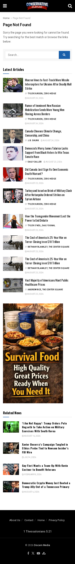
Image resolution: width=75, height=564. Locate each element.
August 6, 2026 (31, 492)
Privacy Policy (57, 520)
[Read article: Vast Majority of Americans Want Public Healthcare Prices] (13, 285)
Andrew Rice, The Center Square (45, 289)
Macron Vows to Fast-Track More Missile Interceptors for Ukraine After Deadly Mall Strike (48, 84)
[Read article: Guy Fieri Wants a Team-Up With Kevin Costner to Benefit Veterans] (11, 469)
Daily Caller (35, 162)
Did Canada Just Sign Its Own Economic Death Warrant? (46, 171)
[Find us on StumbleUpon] (44, 553)
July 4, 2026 (30, 457)
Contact (28, 520)
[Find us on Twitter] (33, 553)
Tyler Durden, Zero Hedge (42, 93)
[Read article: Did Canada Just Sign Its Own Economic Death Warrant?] (13, 174)
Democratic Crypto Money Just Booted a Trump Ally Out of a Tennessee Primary (46, 485)
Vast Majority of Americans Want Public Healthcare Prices (46, 282)
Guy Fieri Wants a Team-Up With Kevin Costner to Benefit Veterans (45, 467)
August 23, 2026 (53, 162)
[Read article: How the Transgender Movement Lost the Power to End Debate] (13, 221)
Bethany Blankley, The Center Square (48, 247)
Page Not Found (21, 18)
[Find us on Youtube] (38, 553)
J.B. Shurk (33, 140)
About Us (14, 520)
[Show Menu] (5, 6)
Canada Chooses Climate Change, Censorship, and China (43, 133)
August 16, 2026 (32, 436)
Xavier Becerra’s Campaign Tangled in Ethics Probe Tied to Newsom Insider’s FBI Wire (45, 448)
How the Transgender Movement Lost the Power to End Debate (47, 218)
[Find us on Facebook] (28, 553)
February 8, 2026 (32, 474)
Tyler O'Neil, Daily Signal (41, 225)
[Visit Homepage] (37, 6)
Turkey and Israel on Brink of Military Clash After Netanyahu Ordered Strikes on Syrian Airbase (48, 194)
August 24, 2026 (35, 98)
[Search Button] (70, 6)
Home (6, 18)
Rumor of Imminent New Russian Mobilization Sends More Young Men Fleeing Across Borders (44, 109)
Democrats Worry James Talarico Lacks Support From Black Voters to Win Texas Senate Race (47, 152)
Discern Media (42, 545)
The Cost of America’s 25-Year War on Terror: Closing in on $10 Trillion (45, 239)
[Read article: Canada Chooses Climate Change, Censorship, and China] (13, 136)
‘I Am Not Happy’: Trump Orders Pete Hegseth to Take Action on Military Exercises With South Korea (44, 427)
